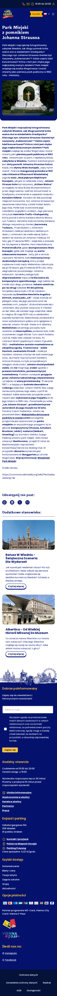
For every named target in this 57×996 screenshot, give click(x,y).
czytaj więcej (17, 587)
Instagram (11, 953)
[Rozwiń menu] (53, 14)
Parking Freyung (16, 848)
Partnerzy (8, 806)
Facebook (10, 960)
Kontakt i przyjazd (17, 839)
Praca (5, 810)
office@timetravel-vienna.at (28, 4)
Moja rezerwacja (53, 4)
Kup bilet (36, 14)
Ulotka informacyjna (19, 792)
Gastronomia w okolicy (16, 797)
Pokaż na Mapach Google (22, 843)
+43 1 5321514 (23, 4)
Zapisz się (10, 750)
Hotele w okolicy (11, 801)
